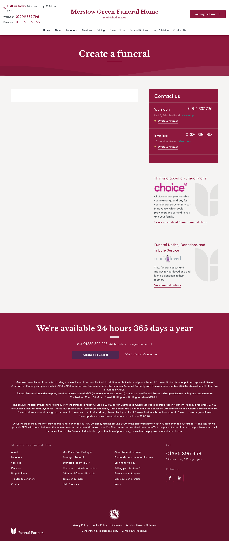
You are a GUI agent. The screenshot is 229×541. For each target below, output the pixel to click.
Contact (15, 484)
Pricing (101, 30)
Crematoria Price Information (80, 468)
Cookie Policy (99, 525)
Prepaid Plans (19, 473)
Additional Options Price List (79, 473)
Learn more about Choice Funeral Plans (180, 222)
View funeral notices (167, 285)
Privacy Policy (80, 525)
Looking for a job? (124, 462)
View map (188, 115)
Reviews (16, 468)
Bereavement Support (127, 473)
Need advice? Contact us (141, 354)
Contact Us (179, 30)
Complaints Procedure (135, 530)
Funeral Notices (139, 30)
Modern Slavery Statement (141, 525)
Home (46, 30)
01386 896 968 (28, 22)
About (58, 30)
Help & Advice (161, 30)
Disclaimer (116, 525)
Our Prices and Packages (77, 452)
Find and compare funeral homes (133, 457)
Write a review (168, 121)
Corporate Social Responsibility (100, 530)
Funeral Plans (117, 30)
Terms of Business (73, 478)
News (117, 484)
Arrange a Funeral (95, 354)
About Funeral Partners (127, 452)
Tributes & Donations (23, 478)
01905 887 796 (27, 17)
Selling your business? (127, 468)
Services (87, 30)
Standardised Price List (76, 462)
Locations (71, 30)
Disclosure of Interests (127, 478)
